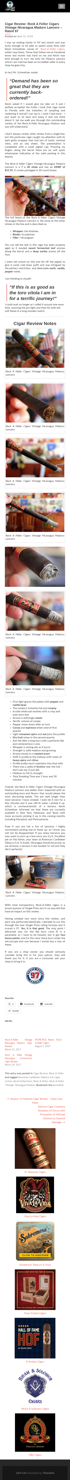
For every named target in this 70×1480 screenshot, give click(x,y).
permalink (58, 1085)
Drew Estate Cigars (35, 1313)
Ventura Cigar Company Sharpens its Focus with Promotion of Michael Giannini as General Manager (51, 1114)
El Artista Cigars (35, 1361)
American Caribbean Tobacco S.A (35, 1077)
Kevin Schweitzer (23, 1081)
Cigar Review (40, 1073)
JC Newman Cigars (35, 1172)
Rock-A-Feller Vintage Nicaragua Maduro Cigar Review (18, 1043)
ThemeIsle (48, 1473)
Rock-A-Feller (56, 1073)
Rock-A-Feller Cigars (52, 49)
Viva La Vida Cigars (35, 1216)
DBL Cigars (35, 1455)
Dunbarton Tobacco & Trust (35, 1265)
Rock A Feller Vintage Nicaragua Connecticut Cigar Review (18, 1058)
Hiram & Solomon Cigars (35, 1409)
